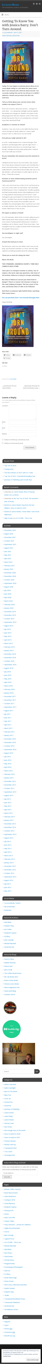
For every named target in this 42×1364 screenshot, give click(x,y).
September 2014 (10, 834)
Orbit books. (8, 1256)
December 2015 (10, 781)
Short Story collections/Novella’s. (15, 1285)
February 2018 (9, 689)
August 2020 (8, 587)
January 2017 (8, 735)
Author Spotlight (10, 1088)
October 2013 (9, 873)
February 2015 (9, 817)
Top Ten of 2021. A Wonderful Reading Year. (20, 476)
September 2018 (10, 665)
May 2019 (7, 636)
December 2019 (10, 612)
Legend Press (9, 1239)
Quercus (7, 1271)
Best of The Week (10, 1091)
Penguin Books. (9, 1263)
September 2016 (10, 749)
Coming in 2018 (9, 1200)
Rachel (6, 505)
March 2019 (8, 643)
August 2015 (8, 795)
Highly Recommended (12, 1228)
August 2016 (8, 753)
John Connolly (8, 940)
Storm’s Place (9, 959)
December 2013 (10, 866)
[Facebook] (33, 4)
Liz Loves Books (10, 4)
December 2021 (10, 537)
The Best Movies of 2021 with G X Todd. (18, 473)
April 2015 (7, 810)
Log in (6, 1325)
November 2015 (10, 785)
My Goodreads (9, 907)
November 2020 (10, 576)
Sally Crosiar (8, 518)
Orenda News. (9, 1260)
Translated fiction (10, 1148)
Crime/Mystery (9, 1203)
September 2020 (10, 583)
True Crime (8, 1152)
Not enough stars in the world (14, 1130)
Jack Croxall (8, 970)
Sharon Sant (8, 966)
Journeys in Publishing (11, 1109)
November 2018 (10, 657)
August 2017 (8, 711)
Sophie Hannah (9, 1288)
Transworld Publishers (12, 1302)
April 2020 (7, 597)
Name (3, 423)
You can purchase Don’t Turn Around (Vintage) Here (20, 298)
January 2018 (8, 693)
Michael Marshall (10, 943)
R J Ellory (7, 1274)
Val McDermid (9, 947)
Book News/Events (11, 1193)
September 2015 (10, 792)
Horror (6, 1232)
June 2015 (7, 802)
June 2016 (7, 760)
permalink (13, 379)
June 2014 (7, 845)
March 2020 (8, 601)
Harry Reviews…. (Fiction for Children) (17, 1225)
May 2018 (7, 679)
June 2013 (7, 887)
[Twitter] (36, 4)
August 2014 (8, 838)
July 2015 (7, 799)
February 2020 (9, 604)
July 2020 (7, 590)
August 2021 (8, 548)
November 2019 (10, 615)
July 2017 (7, 714)
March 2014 (8, 856)
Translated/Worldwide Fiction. (14, 1299)
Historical (7, 1106)
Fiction (6, 1214)
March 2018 (8, 686)
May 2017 (7, 721)
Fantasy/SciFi (8, 1210)
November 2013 (10, 870)
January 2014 (8, 863)
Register (7, 1322)
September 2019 (10, 622)
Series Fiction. (9, 1281)
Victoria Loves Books (11, 984)
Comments (9, 1332)
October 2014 (9, 831)
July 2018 (7, 672)
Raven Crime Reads (11, 980)
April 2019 (7, 640)
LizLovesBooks (8, 32)
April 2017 (7, 725)
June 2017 (7, 718)
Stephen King (9, 926)
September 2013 (10, 877)
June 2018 (7, 675)
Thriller (6, 1295)
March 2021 (8, 562)
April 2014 (7, 852)
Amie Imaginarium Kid (11, 987)
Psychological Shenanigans (13, 1267)
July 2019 (7, 629)
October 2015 (9, 788)
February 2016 (9, 774)
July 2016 (7, 756)
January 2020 (8, 608)
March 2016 (8, 771)
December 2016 (10, 739)
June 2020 (7, 594)
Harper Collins (9, 1221)
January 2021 (8, 569)
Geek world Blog (10, 991)
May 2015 (7, 806)
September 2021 (10, 544)
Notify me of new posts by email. (13, 443)
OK (36, 1071)
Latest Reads (9, 1120)
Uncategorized (9, 1155)
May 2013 (7, 891)
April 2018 (7, 682)
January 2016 (8, 778)
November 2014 (10, 827)
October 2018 (9, 661)
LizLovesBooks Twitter (12, 903)
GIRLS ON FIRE (9, 1217)
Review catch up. (10, 1144)
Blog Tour (7, 1095)
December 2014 (10, 824)
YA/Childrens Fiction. (11, 1309)
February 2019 (9, 647)
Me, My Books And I (11, 977)
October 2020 (9, 580)
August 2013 (8, 880)
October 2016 (9, 746)
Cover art (7, 1098)
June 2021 (7, 551)
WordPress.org (9, 1336)
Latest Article (16, 35)
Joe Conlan (8, 929)
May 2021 (7, 555)
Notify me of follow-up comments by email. (16, 440)
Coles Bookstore (10, 1196)
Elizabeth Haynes (10, 933)
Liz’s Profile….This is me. (23, 518)
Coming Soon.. (9, 469)
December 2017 (10, 696)
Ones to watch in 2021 (12, 1137)
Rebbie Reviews (10, 963)
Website (3, 434)
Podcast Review (10, 1141)
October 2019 (9, 619)
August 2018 (8, 668)
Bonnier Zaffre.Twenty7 (12, 1189)
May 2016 (7, 764)
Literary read (8, 1123)
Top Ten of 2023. (10, 466)
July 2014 (7, 841)
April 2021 (7, 558)
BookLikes (7, 910)
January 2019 (8, 650)
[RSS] (39, 4)
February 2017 (9, 732)
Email (3, 429)
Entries (8, 1329)
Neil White (7, 922)
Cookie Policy (7, 1356)
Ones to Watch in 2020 (12, 1134)
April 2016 (7, 767)
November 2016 (10, 742)
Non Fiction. (8, 1253)
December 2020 (10, 573)
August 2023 (8, 534)
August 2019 (8, 626)
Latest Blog (8, 1116)
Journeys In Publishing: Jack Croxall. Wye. (18, 480)
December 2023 (10, 530)
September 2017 (10, 707)
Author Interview (7, 35)
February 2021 (9, 566)
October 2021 (9, 541)
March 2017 (8, 728)
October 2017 (9, 703)
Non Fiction (8, 1127)
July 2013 (7, 884)
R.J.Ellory (7, 936)
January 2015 (8, 820)
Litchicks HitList (9, 994)
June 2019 (7, 633)
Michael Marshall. (10, 1246)
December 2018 (10, 654)
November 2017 (10, 700)
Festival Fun (8, 1102)
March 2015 (8, 813)
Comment (3, 406)
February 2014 (9, 859)
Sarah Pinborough (10, 1278)
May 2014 (7, 848)
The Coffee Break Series (12, 973)
